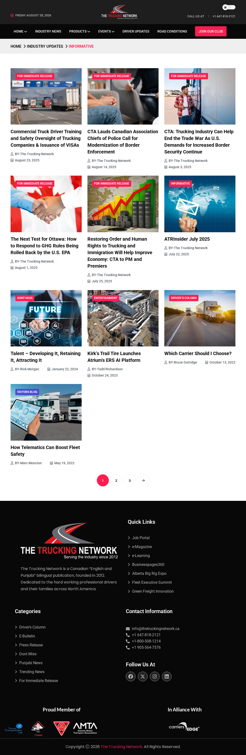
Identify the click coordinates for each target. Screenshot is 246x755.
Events (104, 31)
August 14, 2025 (104, 167)
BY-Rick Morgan (27, 369)
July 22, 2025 (179, 254)
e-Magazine (142, 546)
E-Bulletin (27, 636)
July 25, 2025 (102, 281)
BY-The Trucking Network (34, 154)
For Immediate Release (34, 76)
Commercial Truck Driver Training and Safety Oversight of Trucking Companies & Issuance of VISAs (46, 138)
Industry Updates (45, 46)
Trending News (31, 671)
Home (18, 31)
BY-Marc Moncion (28, 463)
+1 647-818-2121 (224, 16)
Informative (180, 183)
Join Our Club (211, 31)
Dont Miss (24, 298)
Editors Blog (27, 392)
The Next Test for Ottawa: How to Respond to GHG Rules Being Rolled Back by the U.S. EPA (44, 245)
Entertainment (105, 298)
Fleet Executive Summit (152, 582)
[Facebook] (130, 676)
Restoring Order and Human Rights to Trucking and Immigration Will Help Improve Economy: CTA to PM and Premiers (119, 252)
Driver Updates (136, 31)
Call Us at (195, 16)
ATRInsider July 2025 (187, 239)
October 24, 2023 (105, 375)
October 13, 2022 (222, 362)
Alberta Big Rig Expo (149, 573)
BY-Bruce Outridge (183, 362)
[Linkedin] (167, 676)
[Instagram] (155, 676)
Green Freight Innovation (153, 591)
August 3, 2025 (180, 167)
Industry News (48, 31)
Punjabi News (31, 663)
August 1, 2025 (26, 268)
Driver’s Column (184, 298)
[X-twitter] (143, 676)
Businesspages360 (148, 564)
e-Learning (141, 555)
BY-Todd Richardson (107, 369)
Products (77, 31)
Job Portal (141, 538)
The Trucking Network (121, 746)
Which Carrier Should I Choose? (198, 353)
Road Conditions (172, 31)
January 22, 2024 (65, 369)
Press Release (31, 645)
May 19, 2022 (64, 463)
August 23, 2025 (27, 160)
